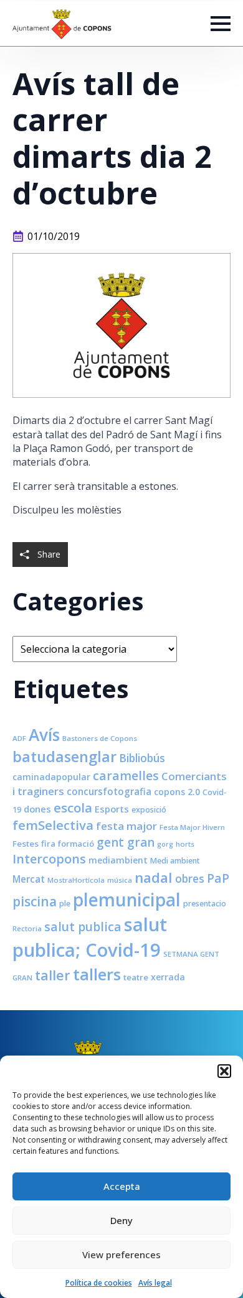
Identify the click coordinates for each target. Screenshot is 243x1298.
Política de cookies (98, 1282)
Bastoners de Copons (99, 738)
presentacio (204, 903)
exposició (148, 809)
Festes (25, 843)
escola (73, 807)
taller (52, 975)
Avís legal (155, 1282)
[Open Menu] (221, 24)
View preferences (121, 1254)
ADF (19, 738)
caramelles (126, 775)
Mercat (28, 879)
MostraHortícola (76, 880)
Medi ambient (175, 860)
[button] (224, 1071)
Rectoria (27, 928)
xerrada (168, 977)
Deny (121, 1220)
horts (185, 844)
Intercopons (49, 858)
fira (48, 843)
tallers (97, 974)
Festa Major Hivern (192, 827)
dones (37, 809)
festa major (126, 826)
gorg (165, 844)
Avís (44, 735)
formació (76, 843)
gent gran (126, 842)
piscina (34, 901)
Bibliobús (142, 757)
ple (64, 903)
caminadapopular (51, 777)
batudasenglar (64, 756)
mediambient (118, 860)
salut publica (83, 926)
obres (189, 878)
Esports (112, 809)
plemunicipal (127, 899)
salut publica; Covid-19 (89, 937)
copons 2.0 (177, 792)
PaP (218, 878)
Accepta (121, 1186)
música (119, 880)
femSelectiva (52, 825)
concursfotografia (109, 791)
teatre (135, 977)
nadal (154, 877)
